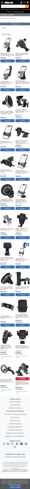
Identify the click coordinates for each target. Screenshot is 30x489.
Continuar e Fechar (15, 487)
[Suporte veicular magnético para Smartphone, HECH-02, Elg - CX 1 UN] (7, 279)
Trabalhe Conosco (15, 408)
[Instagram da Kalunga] (4, 444)
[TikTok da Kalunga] (17, 444)
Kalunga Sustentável (15, 430)
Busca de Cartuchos (14, 9)
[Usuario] (21, 2)
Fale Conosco (15, 417)
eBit (23, 457)
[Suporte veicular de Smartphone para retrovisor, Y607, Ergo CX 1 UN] (22, 249)
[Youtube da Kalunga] (21, 444)
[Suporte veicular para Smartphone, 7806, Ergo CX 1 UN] (7, 132)
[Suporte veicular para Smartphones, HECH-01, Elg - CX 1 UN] (7, 306)
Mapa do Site (15, 420)
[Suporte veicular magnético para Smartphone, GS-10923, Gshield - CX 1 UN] (7, 249)
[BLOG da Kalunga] (26, 444)
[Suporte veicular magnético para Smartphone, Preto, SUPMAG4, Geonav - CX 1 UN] (7, 370)
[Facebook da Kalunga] (8, 444)
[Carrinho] (27, 2)
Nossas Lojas (4, 9)
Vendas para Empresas (15, 411)
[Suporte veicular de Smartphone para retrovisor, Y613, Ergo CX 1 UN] (7, 73)
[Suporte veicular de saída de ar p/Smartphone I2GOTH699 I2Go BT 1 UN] (22, 45)
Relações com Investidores (15, 436)
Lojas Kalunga (15, 405)
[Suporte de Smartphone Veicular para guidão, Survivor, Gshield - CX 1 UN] (22, 102)
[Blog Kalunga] (12, 444)
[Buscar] (27, 6)
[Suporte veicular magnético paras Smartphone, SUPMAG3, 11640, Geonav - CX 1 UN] (7, 102)
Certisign (8, 457)
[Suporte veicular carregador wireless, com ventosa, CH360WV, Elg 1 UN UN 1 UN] (22, 132)
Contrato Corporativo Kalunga (15, 414)
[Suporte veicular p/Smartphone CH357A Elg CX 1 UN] (7, 220)
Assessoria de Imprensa (15, 433)
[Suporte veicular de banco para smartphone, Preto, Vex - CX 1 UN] (22, 279)
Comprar (7, 61)
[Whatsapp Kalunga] (15, 447)
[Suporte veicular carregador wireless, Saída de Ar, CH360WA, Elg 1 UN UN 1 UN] (22, 220)
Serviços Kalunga (15, 424)
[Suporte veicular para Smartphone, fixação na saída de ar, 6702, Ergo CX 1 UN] (22, 162)
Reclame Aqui (17, 457)
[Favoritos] (24, 2)
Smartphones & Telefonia (10, 18)
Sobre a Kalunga (15, 402)
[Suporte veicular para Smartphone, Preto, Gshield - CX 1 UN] (7, 162)
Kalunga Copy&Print (15, 427)
